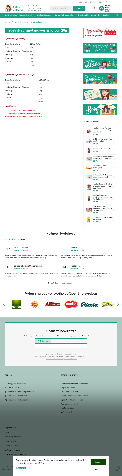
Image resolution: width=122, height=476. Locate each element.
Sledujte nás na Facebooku (18, 396)
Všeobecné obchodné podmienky (91, 2)
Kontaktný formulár (13, 436)
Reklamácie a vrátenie (70, 391)
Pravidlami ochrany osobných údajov (51, 356)
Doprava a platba (68, 387)
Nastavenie (21, 468)
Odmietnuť (98, 469)
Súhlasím (98, 462)
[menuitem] (11, 15)
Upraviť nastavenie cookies (72, 400)
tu (43, 463)
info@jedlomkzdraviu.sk (17, 383)
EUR (112, 2)
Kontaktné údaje (67, 408)
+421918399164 (14, 387)
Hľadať (79, 8)
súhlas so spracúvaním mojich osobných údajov (61, 359)
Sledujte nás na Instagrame (19, 400)
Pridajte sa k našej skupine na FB (21, 391)
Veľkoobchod (66, 412)
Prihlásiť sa (43, 341)
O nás (7, 432)
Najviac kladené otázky (70, 404)
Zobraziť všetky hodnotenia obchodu (61, 283)
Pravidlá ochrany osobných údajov (74, 396)
